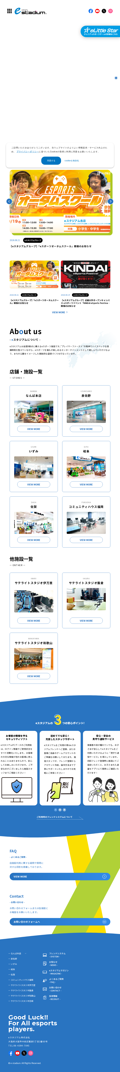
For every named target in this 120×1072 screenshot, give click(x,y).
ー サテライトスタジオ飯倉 (20, 990)
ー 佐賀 (11, 974)
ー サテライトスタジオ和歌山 (21, 995)
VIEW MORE (58, 312)
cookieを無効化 (72, 160)
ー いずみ (12, 963)
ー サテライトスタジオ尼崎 (20, 1000)
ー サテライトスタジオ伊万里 (21, 985)
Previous (9, 201)
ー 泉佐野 (12, 958)
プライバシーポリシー (28, 151)
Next (110, 201)
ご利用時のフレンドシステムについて (54, 816)
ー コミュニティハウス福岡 (20, 979)
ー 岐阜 (11, 969)
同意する (51, 160)
